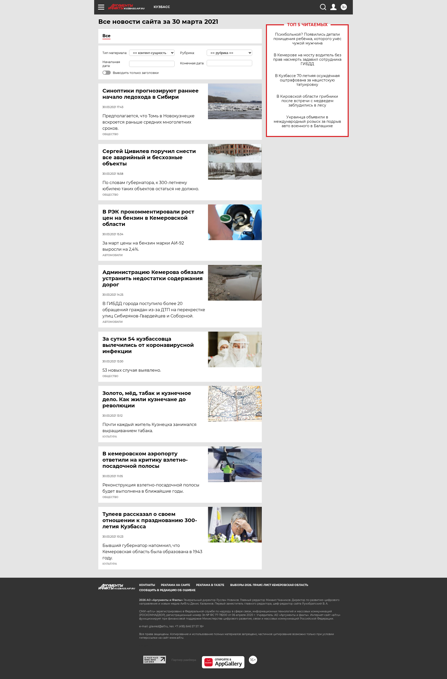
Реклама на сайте (175, 585)
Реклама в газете (210, 585)
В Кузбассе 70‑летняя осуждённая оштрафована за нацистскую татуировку (307, 80)
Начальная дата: (111, 64)
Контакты (147, 585)
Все (106, 35)
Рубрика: (187, 53)
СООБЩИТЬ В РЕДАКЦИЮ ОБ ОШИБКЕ (167, 590)
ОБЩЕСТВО (110, 134)
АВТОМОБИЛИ (112, 255)
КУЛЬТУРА (109, 437)
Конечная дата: (192, 63)
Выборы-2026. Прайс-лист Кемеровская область (269, 585)
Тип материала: (114, 53)
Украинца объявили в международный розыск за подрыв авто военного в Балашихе (307, 121)
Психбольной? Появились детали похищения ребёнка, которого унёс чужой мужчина (307, 38)
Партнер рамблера (184, 659)
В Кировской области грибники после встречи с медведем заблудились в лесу (307, 101)
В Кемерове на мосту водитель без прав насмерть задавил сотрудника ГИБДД (307, 59)
